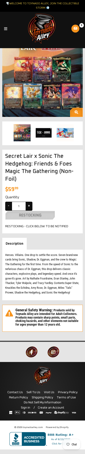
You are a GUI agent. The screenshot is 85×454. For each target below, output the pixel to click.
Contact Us (15, 392)
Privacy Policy (68, 392)
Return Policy (18, 397)
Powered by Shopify (57, 427)
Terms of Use (66, 397)
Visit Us (49, 392)
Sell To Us (33, 392)
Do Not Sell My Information (42, 402)
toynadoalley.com (33, 427)
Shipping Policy (42, 397)
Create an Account (51, 407)
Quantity (12, 197)
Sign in (25, 407)
